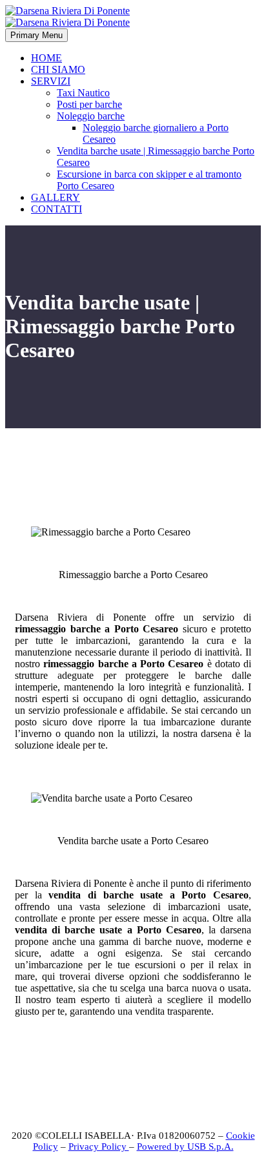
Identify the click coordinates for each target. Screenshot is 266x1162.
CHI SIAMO (58, 69)
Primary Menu (36, 35)
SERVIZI (50, 81)
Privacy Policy (98, 1146)
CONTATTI (56, 208)
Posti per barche (89, 104)
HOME (46, 57)
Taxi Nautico (83, 92)
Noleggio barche (91, 115)
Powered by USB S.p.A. (185, 1146)
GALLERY (55, 197)
